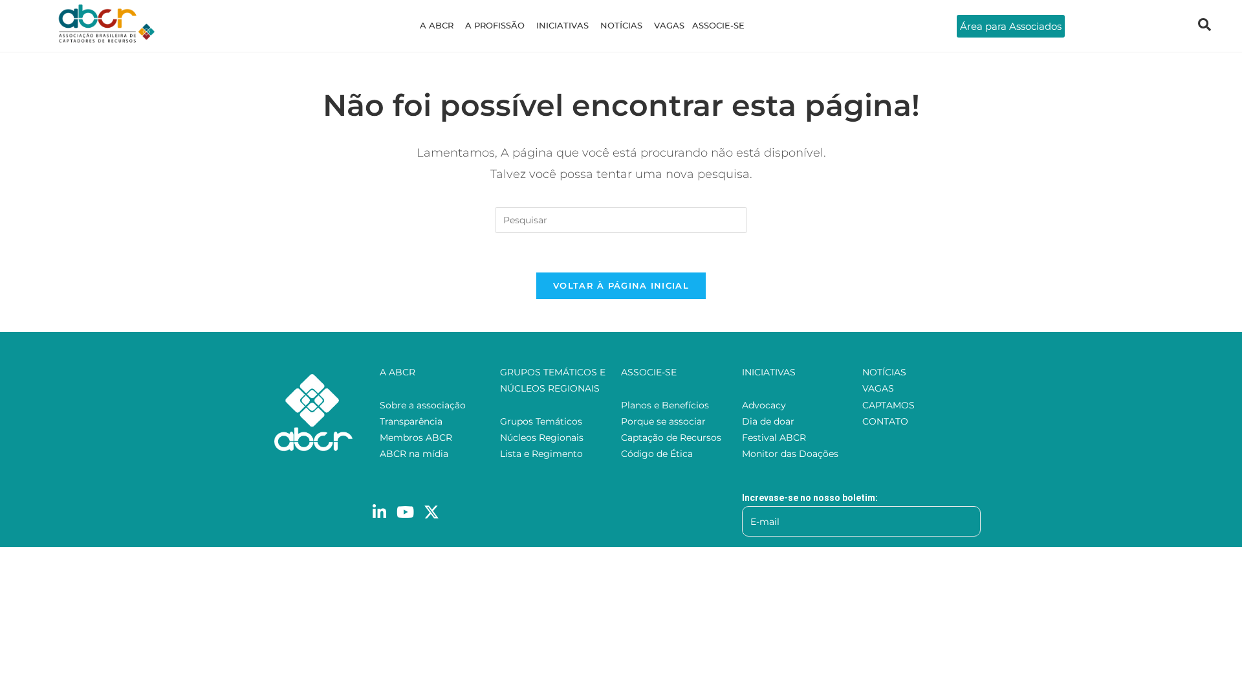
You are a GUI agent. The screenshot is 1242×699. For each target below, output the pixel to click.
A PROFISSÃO (495, 25)
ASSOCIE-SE (718, 25)
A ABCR (436, 25)
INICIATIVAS (562, 25)
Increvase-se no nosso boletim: (810, 498)
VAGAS (669, 25)
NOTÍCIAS (621, 25)
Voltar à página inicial (621, 285)
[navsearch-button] (1204, 26)
